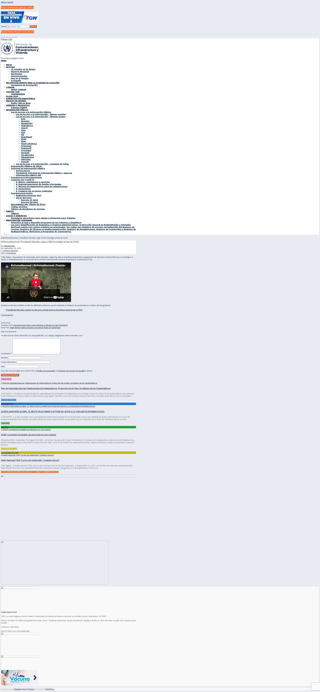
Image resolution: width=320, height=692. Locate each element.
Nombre (4, 357)
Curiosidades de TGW (9, 452)
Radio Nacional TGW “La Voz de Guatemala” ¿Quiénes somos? (30, 460)
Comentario (6, 353)
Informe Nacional (10, 250)
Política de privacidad (45, 371)
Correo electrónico (8, 362)
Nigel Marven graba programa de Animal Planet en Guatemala (35, 327)
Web (3, 366)
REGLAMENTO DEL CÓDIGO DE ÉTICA (28, 204)
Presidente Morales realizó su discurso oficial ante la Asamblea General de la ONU (44, 310)
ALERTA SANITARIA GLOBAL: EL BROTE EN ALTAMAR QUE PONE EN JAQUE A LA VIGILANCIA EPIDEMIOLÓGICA (52, 411)
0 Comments (11, 253)
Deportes (5, 427)
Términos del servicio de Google (71, 371)
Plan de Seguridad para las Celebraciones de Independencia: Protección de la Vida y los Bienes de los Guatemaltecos (56, 388)
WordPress (49, 689)
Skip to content (7, 2)
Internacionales (7, 404)
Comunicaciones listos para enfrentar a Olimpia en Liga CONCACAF (40, 325)
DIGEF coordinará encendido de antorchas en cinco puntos (28, 434)
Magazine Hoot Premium (24, 689)
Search (3, 26)
